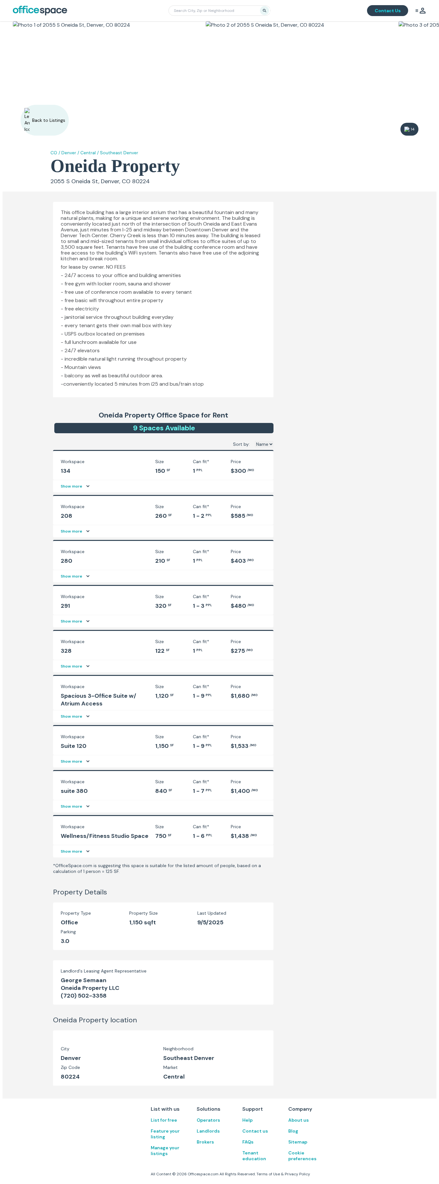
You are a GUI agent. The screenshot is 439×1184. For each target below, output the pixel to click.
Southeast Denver (119, 153)
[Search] (264, 10)
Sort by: (241, 444)
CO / (55, 153)
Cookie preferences (302, 1156)
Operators (208, 1120)
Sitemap (297, 1142)
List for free (164, 1120)
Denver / (70, 153)
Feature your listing (165, 1134)
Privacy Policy (297, 1174)
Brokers (205, 1142)
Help (247, 1120)
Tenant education (254, 1156)
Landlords (208, 1131)
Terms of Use (268, 1174)
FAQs (248, 1142)
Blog (293, 1131)
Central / (89, 153)
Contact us (255, 1131)
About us (298, 1120)
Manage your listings (165, 1150)
